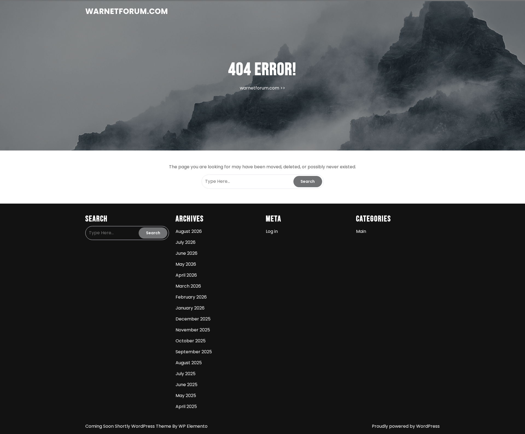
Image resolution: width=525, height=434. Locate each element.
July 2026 (186, 242)
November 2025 (193, 330)
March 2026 (188, 286)
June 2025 (186, 384)
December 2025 (193, 319)
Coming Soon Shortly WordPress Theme (128, 426)
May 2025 (186, 395)
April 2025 (186, 406)
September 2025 (194, 352)
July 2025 (186, 374)
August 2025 (189, 363)
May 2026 (186, 264)
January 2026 (190, 308)
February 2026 (191, 297)
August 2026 (189, 231)
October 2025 (191, 341)
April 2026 (186, 275)
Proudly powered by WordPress (406, 426)
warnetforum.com (126, 11)
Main (361, 231)
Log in (272, 231)
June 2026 (186, 253)
